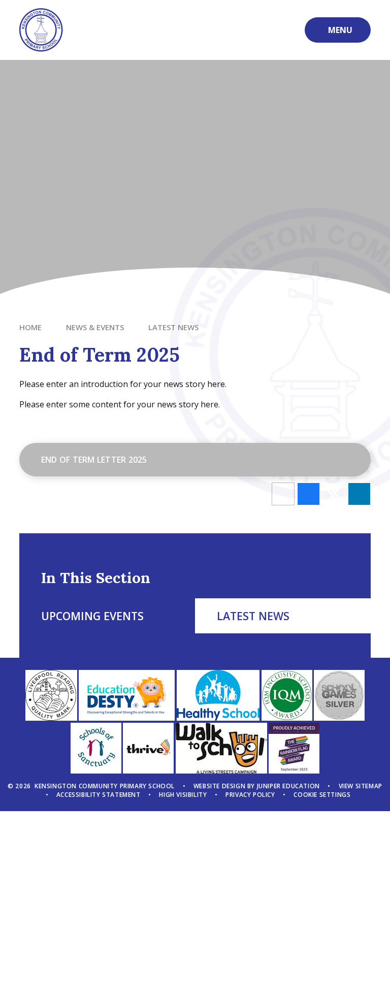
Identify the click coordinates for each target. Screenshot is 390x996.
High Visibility (183, 794)
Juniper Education (288, 786)
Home (30, 327)
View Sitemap (360, 786)
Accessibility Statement (98, 794)
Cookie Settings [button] (322, 794)
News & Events (95, 327)
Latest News (173, 327)
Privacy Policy (250, 794)
